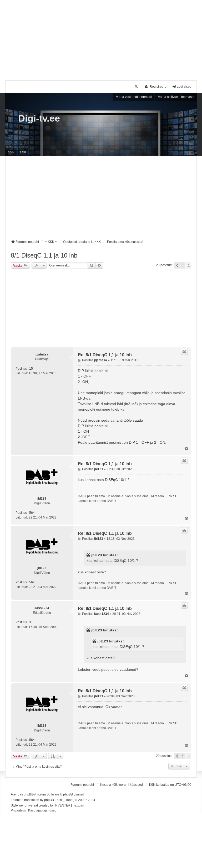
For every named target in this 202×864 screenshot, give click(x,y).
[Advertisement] (101, 37)
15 (31, 368)
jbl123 (41, 498)
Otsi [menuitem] (23, 152)
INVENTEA (62, 805)
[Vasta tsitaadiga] (184, 352)
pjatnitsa (42, 354)
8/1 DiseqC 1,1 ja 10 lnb (44, 255)
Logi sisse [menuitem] (184, 86)
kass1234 (41, 608)
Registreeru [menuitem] (158, 86)
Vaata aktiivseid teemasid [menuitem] (176, 97)
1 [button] (183, 265)
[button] (177, 265)
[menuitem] (18, 811)
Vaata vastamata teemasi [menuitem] (134, 97)
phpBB (28, 794)
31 (31, 622)
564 (32, 513)
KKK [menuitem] (11, 152)
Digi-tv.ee (39, 118)
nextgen (78, 805)
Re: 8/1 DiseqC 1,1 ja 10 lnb (105, 355)
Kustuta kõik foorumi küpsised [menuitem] (121, 785)
